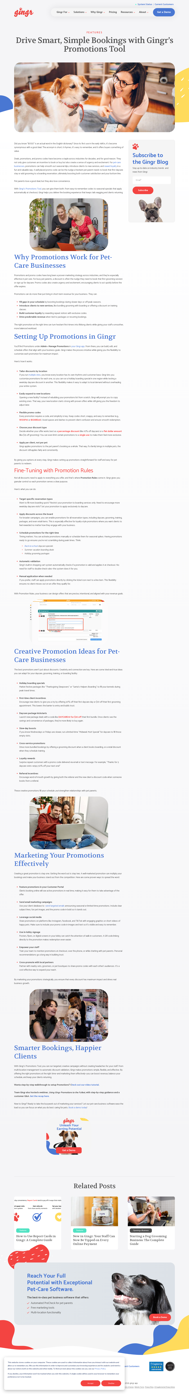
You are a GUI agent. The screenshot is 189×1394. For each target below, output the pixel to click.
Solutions (79, 12)
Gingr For (62, 12)
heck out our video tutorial (85, 1085)
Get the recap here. (39, 1096)
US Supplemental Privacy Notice (164, 1387)
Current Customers (164, 4)
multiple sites (35, 375)
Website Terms (139, 1387)
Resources (127, 12)
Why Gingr (97, 12)
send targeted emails (55, 906)
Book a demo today (78, 1107)
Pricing (113, 12)
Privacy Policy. (100, 1369)
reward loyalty (110, 166)
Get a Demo (164, 12)
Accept (90, 1383)
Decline (111, 1383)
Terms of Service (128, 1387)
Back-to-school (31, 546)
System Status (144, 4)
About (142, 12)
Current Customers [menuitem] (129, 1366)
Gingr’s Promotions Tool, (30, 189)
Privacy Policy (149, 1387)
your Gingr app (78, 346)
